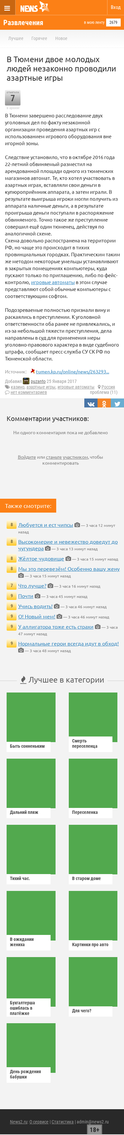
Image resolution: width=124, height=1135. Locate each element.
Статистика (63, 1121)
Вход (116, 7)
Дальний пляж (24, 812)
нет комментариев (29, 392)
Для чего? (81, 1010)
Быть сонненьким (27, 746)
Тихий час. (20, 878)
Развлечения (23, 23)
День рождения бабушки (25, 1074)
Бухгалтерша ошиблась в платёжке (22, 1008)
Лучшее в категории (65, 679)
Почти (25, 595)
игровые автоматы (53, 282)
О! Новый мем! (36, 616)
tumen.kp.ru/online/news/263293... (72, 371)
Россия (108, 387)
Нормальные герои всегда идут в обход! (68, 643)
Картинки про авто (90, 944)
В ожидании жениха (22, 942)
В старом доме (86, 878)
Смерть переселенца (85, 743)
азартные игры (41, 387)
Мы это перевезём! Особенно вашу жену (69, 568)
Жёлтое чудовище (41, 558)
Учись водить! (35, 606)
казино (17, 387)
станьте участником (67, 457)
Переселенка (85, 812)
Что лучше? (32, 585)
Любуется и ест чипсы (45, 524)
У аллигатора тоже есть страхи (56, 626)
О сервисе (39, 1121)
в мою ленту (94, 22)
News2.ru (18, 1121)
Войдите (27, 457)
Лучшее (15, 38)
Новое (61, 38)
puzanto (38, 381)
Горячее (39, 38)
